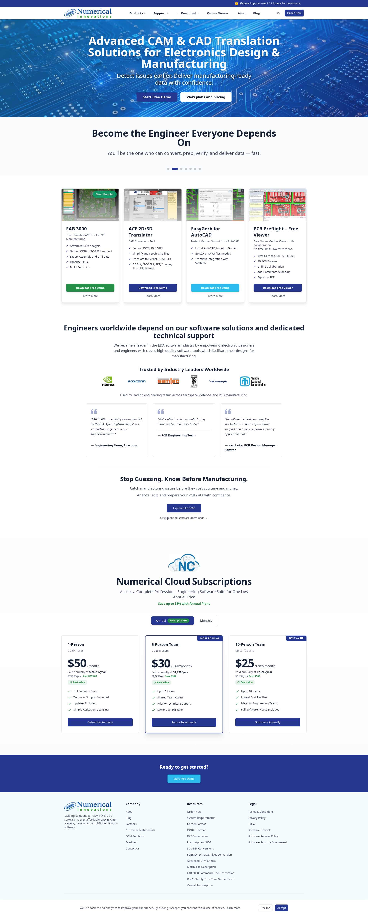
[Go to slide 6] (195, 169)
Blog (256, 13)
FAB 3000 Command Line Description (210, 873)
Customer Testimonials (140, 830)
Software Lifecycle (259, 830)
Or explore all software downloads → (184, 518)
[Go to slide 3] (179, 169)
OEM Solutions (135, 836)
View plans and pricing (206, 97)
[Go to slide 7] (200, 169)
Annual (171, 621)
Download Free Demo (90, 288)
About (242, 13)
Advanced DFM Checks (201, 861)
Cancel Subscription (200, 885)
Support (160, 13)
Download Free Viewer (278, 288)
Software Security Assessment (267, 842)
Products (136, 13)
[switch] (279, 13)
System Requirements (201, 818)
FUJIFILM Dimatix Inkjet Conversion (209, 854)
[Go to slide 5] (190, 169)
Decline (265, 908)
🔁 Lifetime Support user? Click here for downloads (268, 3)
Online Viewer (218, 13)
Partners (131, 824)
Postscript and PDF (199, 842)
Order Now (294, 13)
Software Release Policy (263, 836)
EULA (251, 824)
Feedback (132, 842)
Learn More (90, 296)
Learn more (233, 908)
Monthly (206, 621)
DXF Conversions (197, 836)
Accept (281, 908)
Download (188, 13)
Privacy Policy (256, 818)
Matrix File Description (201, 867)
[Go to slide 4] (186, 169)
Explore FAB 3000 (184, 508)
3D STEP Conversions (200, 848)
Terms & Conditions (261, 811)
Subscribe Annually (100, 722)
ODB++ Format (196, 830)
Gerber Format (196, 824)
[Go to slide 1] (168, 169)
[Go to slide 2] (173, 169)
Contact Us (133, 848)
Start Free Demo (157, 97)
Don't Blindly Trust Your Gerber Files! (210, 879)
